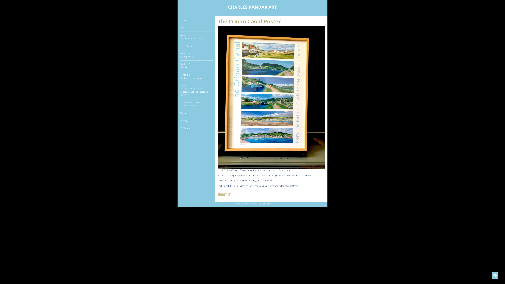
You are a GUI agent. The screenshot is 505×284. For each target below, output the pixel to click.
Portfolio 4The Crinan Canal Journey (192, 76)
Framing (184, 120)
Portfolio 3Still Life (185, 66)
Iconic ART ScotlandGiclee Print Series (189, 104)
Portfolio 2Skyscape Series (187, 55)
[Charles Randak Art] (252, 7)
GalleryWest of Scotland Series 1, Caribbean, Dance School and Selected (194, 90)
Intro (182, 27)
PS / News (185, 128)
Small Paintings (187, 46)
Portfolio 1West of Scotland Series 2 (192, 37)
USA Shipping (265, 203)
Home (183, 20)
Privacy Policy (250, 203)
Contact (183, 113)
